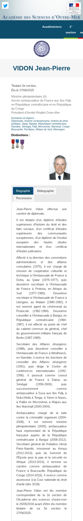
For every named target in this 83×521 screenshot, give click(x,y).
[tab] (23, 191)
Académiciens (52, 26)
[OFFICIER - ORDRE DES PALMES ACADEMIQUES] (22, 148)
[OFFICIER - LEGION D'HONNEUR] (13, 148)
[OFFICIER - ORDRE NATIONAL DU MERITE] (17, 148)
